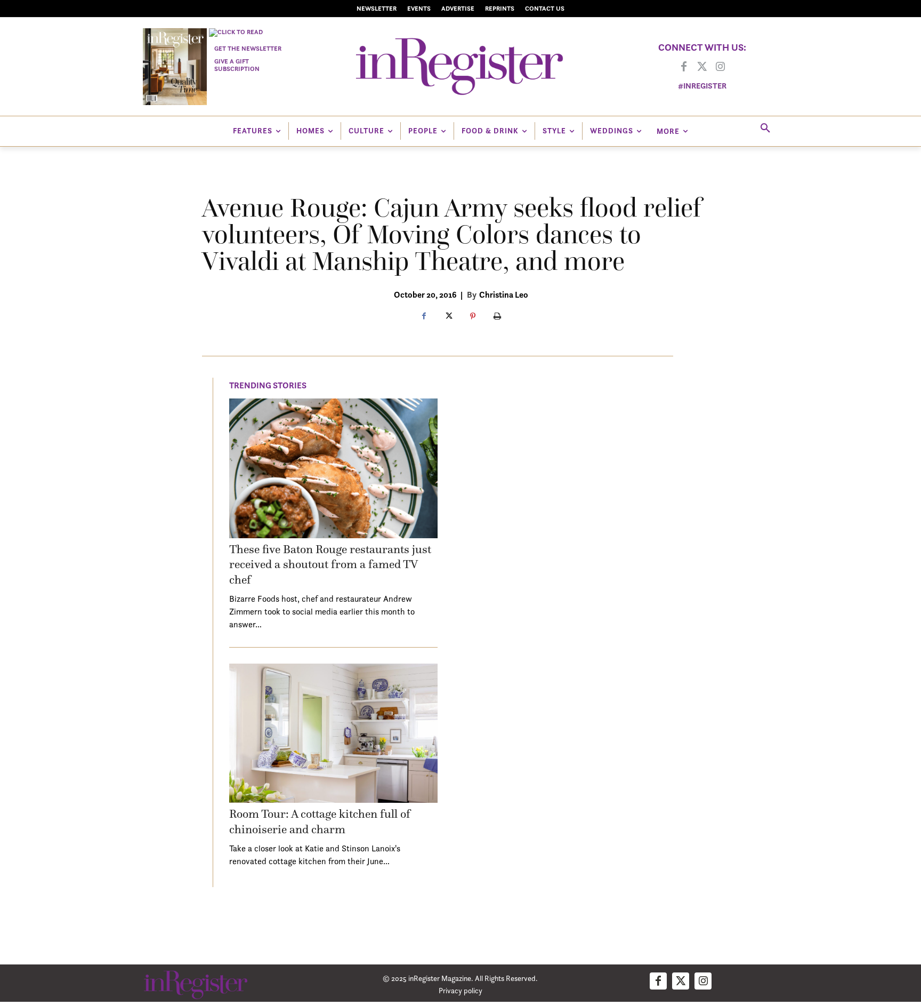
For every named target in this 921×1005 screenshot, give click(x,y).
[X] (448, 317)
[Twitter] (702, 67)
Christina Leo (503, 294)
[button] (765, 128)
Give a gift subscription (237, 65)
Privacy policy (460, 990)
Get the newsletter (247, 48)
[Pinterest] (472, 317)
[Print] (497, 317)
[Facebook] (684, 67)
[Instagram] (720, 67)
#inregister (702, 86)
